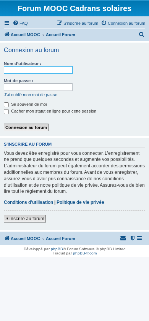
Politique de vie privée (80, 202)
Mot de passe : (18, 80)
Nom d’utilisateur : (22, 63)
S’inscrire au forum (24, 218)
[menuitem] (20, 23)
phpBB (57, 249)
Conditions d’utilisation (28, 202)
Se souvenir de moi (28, 104)
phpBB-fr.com (85, 253)
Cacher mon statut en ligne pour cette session (53, 111)
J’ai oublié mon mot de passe (30, 94)
